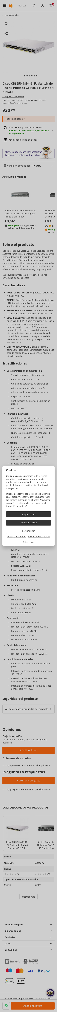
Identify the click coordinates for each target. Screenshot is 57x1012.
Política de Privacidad (39, 536)
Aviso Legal (28, 542)
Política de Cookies (16, 536)
